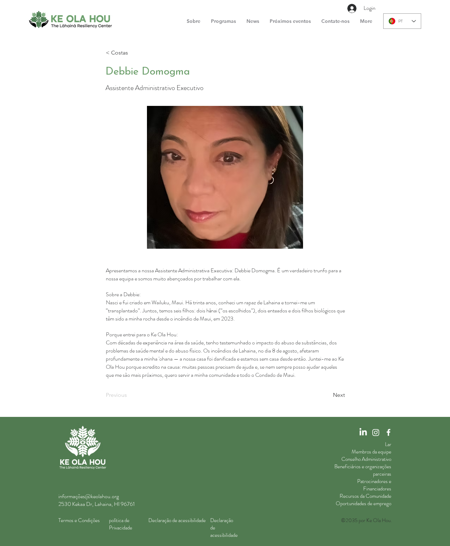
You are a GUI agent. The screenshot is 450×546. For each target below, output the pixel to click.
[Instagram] (375, 432)
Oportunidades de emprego (363, 503)
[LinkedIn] (363, 432)
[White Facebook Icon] (388, 432)
